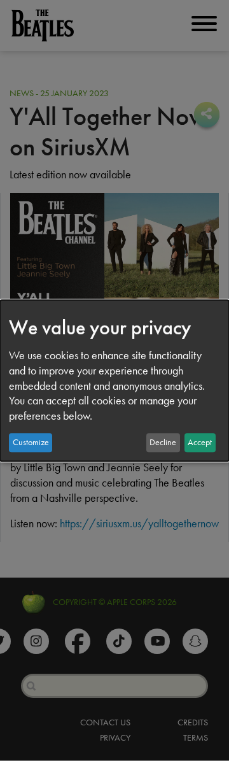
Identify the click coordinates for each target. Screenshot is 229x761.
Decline (162, 442)
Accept (200, 442)
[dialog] (114, 381)
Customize (31, 442)
